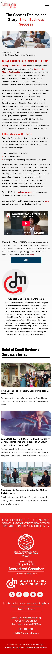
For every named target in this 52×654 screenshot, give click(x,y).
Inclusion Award (25, 192)
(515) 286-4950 (26, 629)
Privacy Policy (11, 647)
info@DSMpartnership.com (26, 633)
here (47, 201)
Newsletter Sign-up (26, 609)
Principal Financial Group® (14, 65)
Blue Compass (40, 647)
